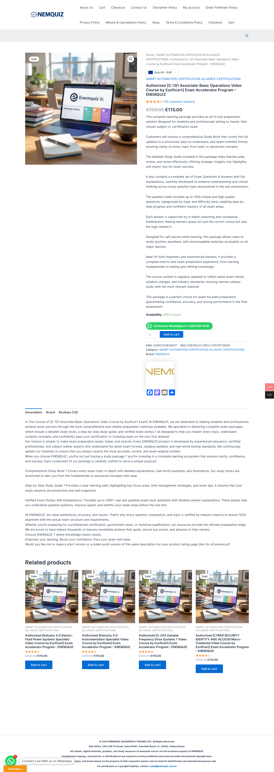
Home (150, 55)
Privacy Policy (90, 22)
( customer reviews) (179, 101)
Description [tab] (33, 412)
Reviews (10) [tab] (68, 412)
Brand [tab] (50, 412)
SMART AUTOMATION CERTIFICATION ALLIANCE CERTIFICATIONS (193, 79)
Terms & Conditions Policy (184, 22)
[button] (247, 35)
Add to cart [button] (39, 665)
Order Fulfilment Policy (222, 7)
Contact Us (139, 7)
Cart (102, 7)
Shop (156, 22)
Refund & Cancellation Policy (126, 22)
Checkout (118, 7)
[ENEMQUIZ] (160, 375)
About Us (86, 7)
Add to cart (171, 334)
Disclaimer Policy (165, 7)
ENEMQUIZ (162, 354)
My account (191, 7)
